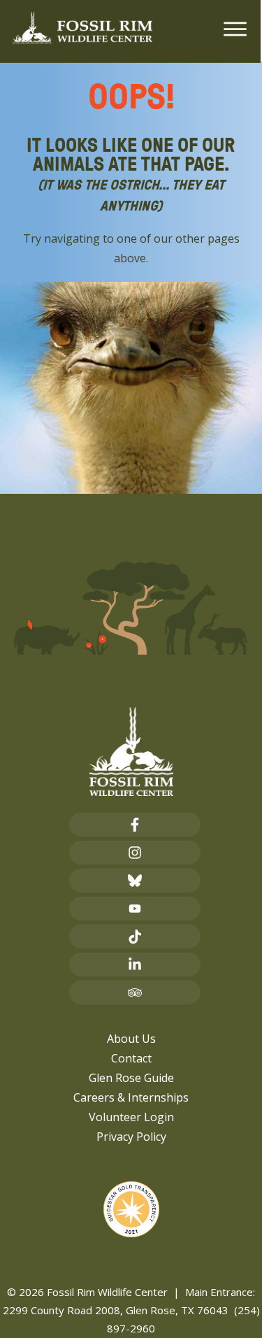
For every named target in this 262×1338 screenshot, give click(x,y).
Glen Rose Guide (131, 1078)
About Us (131, 1038)
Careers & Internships (131, 1097)
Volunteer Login (131, 1117)
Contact (131, 1058)
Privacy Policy (131, 1136)
